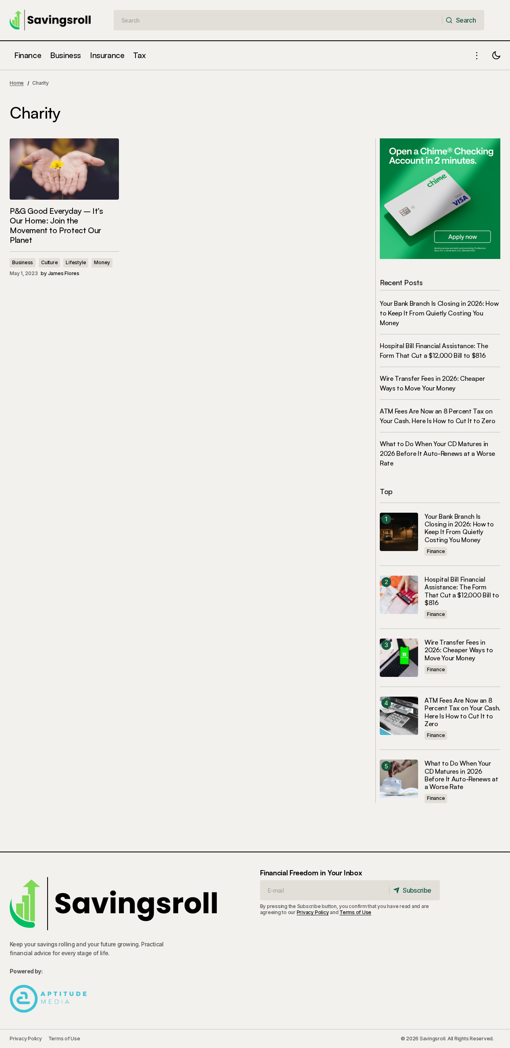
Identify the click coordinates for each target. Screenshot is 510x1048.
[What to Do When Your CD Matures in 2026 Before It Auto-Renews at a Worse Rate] (399, 779)
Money (102, 262)
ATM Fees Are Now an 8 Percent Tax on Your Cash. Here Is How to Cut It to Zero (462, 712)
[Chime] (440, 198)
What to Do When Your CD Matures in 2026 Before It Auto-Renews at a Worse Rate (437, 453)
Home (17, 83)
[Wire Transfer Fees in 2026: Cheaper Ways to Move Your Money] (399, 658)
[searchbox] (278, 20)
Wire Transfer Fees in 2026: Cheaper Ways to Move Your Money (459, 650)
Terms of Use (355, 912)
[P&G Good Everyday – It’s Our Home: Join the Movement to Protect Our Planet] (64, 169)
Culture (49, 262)
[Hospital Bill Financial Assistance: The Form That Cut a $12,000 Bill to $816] (399, 595)
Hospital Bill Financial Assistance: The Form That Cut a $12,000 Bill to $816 (462, 591)
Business (22, 262)
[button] (477, 55)
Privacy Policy (313, 912)
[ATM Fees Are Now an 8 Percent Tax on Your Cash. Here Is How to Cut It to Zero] (399, 716)
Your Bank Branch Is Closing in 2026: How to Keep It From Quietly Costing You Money (439, 313)
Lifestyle (76, 262)
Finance (436, 551)
